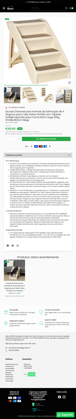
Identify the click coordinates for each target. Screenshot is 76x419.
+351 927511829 (13, 350)
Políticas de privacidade (9, 367)
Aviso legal (9, 381)
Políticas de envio (11, 364)
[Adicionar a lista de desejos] (69, 82)
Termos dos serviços (9, 372)
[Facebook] (59, 397)
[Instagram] (64, 397)
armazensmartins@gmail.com (19, 348)
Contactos (9, 379)
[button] (71, 8)
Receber (31, 374)
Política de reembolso (9, 376)
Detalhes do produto (14, 155)
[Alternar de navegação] (4, 8)
